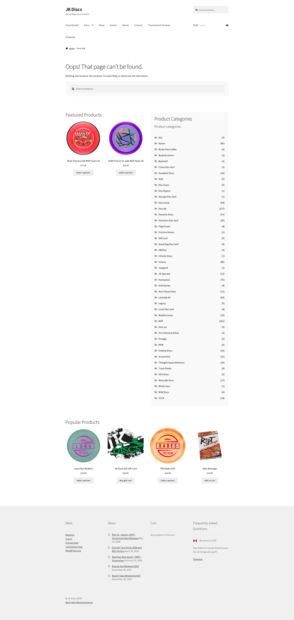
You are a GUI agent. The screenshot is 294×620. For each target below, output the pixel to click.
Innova (162, 261)
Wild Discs (163, 392)
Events (113, 25)
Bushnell (163, 161)
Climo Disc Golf (166, 167)
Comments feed (74, 546)
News (101, 25)
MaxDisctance (165, 315)
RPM (160, 344)
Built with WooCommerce (79, 602)
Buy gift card (126, 480)
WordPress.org (73, 550)
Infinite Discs (165, 255)
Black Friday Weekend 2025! (126, 575)
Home (72, 48)
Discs (86, 25)
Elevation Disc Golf (168, 220)
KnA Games (164, 285)
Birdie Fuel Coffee (167, 149)
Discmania (163, 202)
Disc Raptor (164, 190)
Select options (83, 172)
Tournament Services (159, 25)
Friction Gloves (166, 232)
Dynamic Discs (165, 214)
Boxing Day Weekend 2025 (125, 566)
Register (70, 534)
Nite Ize (162, 327)
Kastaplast (164, 279)
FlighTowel (164, 226)
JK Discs (74, 9)
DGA (160, 178)
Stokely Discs (165, 350)
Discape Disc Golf (167, 196)
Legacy (162, 303)
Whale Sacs (164, 386)
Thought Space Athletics (171, 362)
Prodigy (162, 338)
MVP (160, 321)
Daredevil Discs (166, 173)
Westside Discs (166, 380)
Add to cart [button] (209, 480)
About (125, 25)
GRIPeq (162, 249)
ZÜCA (161, 398)
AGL (160, 137)
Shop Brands (72, 25)
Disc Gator (163, 184)
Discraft (162, 208)
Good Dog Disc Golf (168, 244)
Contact (138, 25)
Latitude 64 (164, 297)
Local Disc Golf (166, 309)
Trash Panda (164, 368)
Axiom (161, 143)
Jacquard (163, 267)
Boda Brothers (166, 155)
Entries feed (72, 542)
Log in (69, 538)
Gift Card (162, 238)
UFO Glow (163, 374)
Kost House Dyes (167, 291)
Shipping (70, 37)
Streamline (164, 356)
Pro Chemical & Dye (168, 332)
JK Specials (164, 273)
